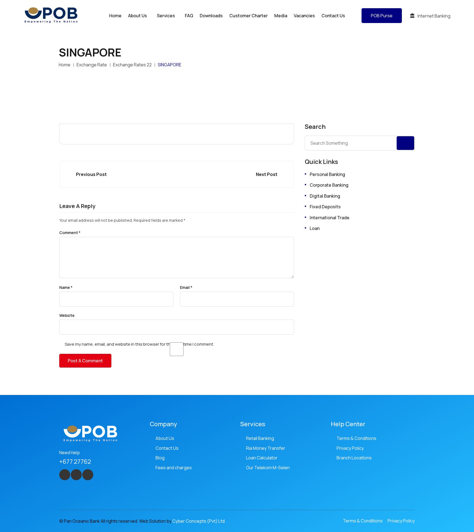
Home (115, 16)
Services (166, 16)
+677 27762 (75, 461)
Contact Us (333, 16)
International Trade (329, 218)
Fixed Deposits (325, 207)
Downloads (211, 16)
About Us (165, 438)
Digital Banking (325, 196)
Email (186, 287)
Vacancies (304, 16)
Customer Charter (248, 16)
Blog (160, 458)
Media (280, 16)
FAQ (189, 16)
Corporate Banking (329, 185)
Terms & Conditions (356, 438)
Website (67, 315)
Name (65, 287)
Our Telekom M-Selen (268, 468)
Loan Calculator (262, 458)
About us (137, 16)
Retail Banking (260, 438)
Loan (315, 228)
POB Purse (382, 16)
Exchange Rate (92, 65)
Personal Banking (327, 174)
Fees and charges (174, 468)
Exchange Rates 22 (132, 65)
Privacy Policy (350, 448)
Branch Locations (354, 458)
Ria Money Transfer (265, 448)
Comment (69, 233)
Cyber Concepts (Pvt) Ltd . (199, 521)
